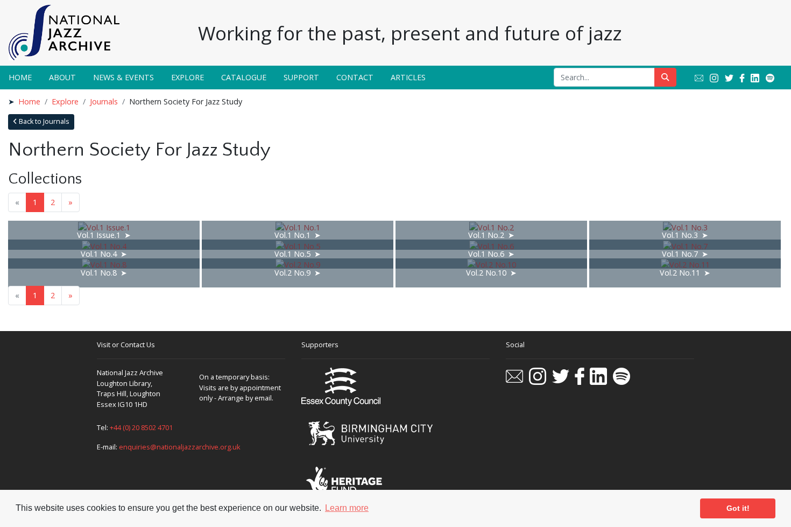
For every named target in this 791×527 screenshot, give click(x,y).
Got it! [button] (738, 508)
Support (301, 77)
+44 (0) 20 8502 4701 (141, 427)
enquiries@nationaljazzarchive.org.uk (180, 447)
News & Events (123, 77)
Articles (408, 77)
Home (20, 77)
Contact (354, 77)
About (62, 77)
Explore (187, 77)
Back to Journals (43, 121)
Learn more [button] (347, 507)
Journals (104, 101)
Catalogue (243, 77)
